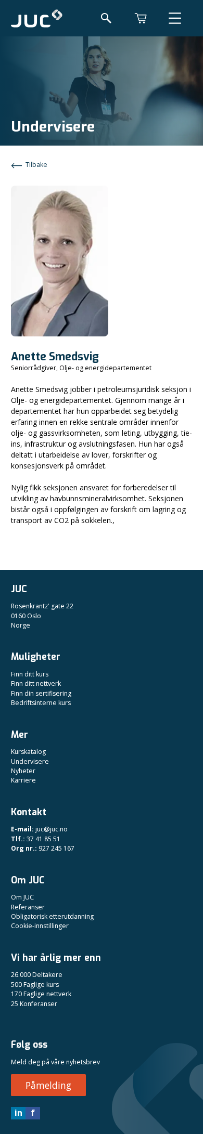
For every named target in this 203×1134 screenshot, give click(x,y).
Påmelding (48, 1085)
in (18, 1112)
